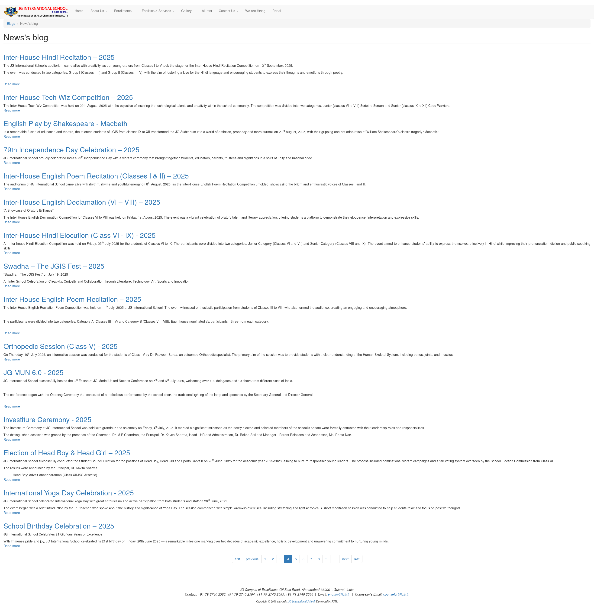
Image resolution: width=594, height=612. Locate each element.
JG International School (301, 601)
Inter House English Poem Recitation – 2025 (72, 299)
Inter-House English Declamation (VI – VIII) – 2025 (81, 202)
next (345, 559)
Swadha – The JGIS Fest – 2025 (53, 266)
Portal (276, 10)
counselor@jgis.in (396, 594)
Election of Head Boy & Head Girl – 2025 (66, 452)
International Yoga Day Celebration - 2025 (68, 492)
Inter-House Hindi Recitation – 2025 (59, 57)
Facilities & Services (157, 10)
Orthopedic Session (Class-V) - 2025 (60, 346)
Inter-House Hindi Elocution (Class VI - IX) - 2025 (79, 235)
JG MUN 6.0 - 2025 (33, 372)
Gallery (187, 10)
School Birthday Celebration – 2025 (58, 526)
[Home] (37, 12)
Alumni (207, 10)
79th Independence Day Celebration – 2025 (71, 149)
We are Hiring (255, 10)
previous (252, 559)
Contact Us (227, 10)
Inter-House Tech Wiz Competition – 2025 (68, 97)
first (237, 559)
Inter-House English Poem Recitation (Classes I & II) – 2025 (96, 176)
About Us (97, 10)
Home (79, 10)
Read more (11, 84)
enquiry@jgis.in (339, 594)
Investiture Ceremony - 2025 (47, 419)
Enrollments (123, 10)
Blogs (11, 23)
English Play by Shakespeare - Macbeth (65, 123)
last (356, 559)
